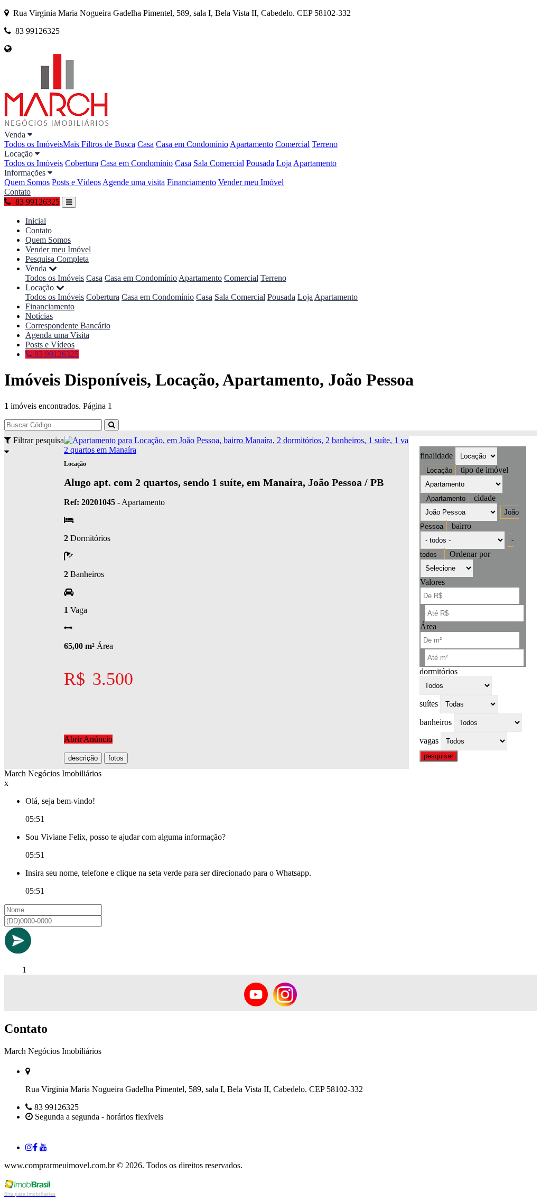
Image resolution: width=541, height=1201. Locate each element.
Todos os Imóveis (33, 144)
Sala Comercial (218, 163)
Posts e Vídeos (76, 182)
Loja (284, 163)
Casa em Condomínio (192, 144)
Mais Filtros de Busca (99, 144)
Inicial (35, 220)
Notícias (39, 315)
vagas (429, 740)
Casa (145, 144)
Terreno (325, 144)
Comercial (292, 144)
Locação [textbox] (439, 470)
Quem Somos (27, 182)
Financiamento (191, 182)
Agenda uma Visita (57, 335)
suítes (428, 703)
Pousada (260, 163)
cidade (485, 497)
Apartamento (251, 144)
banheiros (435, 722)
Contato (17, 191)
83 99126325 (55, 354)
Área (428, 626)
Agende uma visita (133, 182)
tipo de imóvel (484, 469)
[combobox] (439, 470)
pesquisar (438, 756)
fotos (116, 758)
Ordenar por (470, 553)
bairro (461, 525)
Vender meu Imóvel (251, 182)
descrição (83, 758)
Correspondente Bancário (67, 325)
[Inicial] (57, 125)
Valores (432, 581)
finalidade (436, 455)
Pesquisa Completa (57, 258)
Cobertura (81, 163)
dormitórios (438, 671)
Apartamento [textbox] (445, 498)
